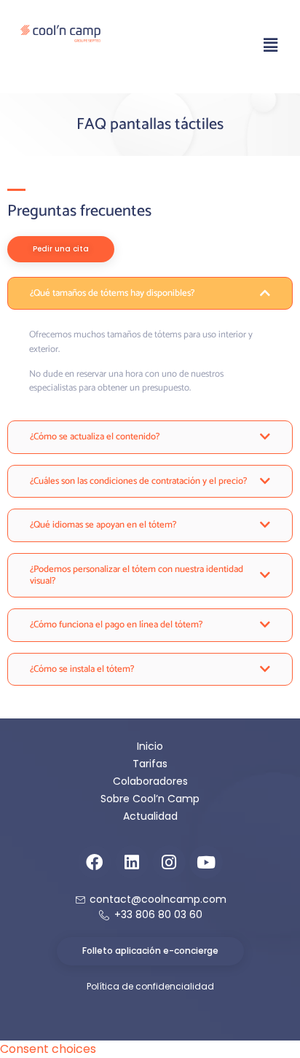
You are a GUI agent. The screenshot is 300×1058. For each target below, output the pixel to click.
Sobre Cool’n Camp (150, 798)
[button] (270, 45)
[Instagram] (169, 862)
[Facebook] (94, 862)
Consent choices (48, 1049)
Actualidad (150, 816)
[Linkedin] (132, 862)
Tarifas (150, 763)
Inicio (150, 746)
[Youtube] (206, 862)
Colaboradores (150, 781)
